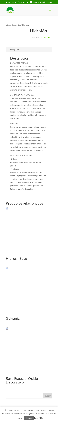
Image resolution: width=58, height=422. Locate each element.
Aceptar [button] (29, 418)
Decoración (16, 25)
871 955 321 (13, 2)
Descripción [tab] (14, 49)
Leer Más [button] (38, 418)
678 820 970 (24, 2)
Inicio (8, 25)
